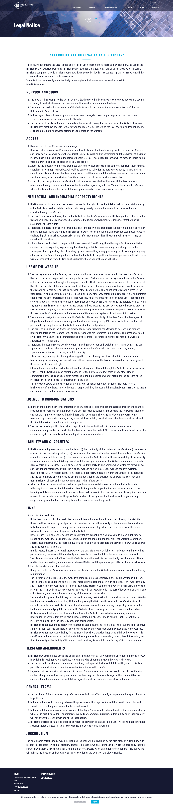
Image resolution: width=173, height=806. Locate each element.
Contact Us (155, 7)
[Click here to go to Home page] (23, 5)
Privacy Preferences (80, 802)
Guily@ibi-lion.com (46, 778)
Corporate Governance (111, 7)
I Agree (95, 802)
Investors (92, 7)
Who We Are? (77, 7)
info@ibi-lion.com (23, 787)
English (154, 3)
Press (142, 7)
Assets (130, 7)
